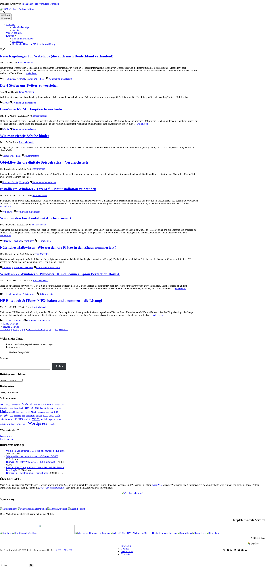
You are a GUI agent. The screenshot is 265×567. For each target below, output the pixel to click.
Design (8, 405)
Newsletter (126, 554)
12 (34, 329)
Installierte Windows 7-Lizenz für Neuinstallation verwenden (48, 189)
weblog (57, 419)
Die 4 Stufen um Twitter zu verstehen (29, 85)
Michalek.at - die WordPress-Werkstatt (40, 3)
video (36, 418)
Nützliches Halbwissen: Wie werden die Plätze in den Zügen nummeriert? (58, 247)
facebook (27, 404)
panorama (41, 412)
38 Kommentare (47, 294)
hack (16, 408)
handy (21, 408)
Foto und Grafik (10, 182)
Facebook (17, 241)
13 (37, 329)
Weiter (63, 329)
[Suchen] (31, 565)
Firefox (38, 404)
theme (45, 416)
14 (40, 329)
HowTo (29, 407)
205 (56, 329)
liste (17, 412)
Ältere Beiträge (10, 323)
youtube (51, 424)
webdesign (47, 419)
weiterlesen (31, 73)
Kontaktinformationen (23, 38)
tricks (2, 419)
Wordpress (37, 423)
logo (23, 412)
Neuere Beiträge (11, 326)
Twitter (5, 102)
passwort (49, 412)
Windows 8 (30, 294)
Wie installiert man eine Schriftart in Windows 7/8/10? (32, 456)
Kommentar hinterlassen (60, 79)
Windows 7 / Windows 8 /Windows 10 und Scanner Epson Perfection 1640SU (60, 274)
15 (43, 329)
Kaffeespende (6, 439)
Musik (33, 412)
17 (50, 329)
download (16, 404)
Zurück (5, 329)
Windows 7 (7, 211)
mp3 (28, 412)
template (39, 416)
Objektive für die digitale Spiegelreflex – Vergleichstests (44, 162)
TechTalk (7, 294)
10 (28, 329)
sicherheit (30, 415)
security (17, 415)
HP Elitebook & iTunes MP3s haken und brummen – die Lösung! (51, 301)
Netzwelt (21, 79)
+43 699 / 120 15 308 (63, 550)
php (56, 411)
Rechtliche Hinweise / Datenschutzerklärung (33, 44)
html (37, 408)
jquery (60, 408)
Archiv (15, 30)
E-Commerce (8, 79)
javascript (51, 408)
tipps (51, 415)
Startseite (10, 24)
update (27, 419)
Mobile (5, 129)
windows (11, 424)
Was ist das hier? (14, 32)
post (11, 416)
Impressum (17, 41)
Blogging (7, 241)
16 (47, 329)
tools (57, 415)
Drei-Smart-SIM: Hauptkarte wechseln (31, 109)
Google (3, 408)
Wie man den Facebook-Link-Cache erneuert (35, 218)
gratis (10, 408)
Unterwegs (7, 267)
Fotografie (24, 182)
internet (43, 408)
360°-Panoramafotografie (51, 487)
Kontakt (10, 36)
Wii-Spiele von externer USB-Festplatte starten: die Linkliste (35, 451)
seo (23, 415)
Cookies (125, 548)
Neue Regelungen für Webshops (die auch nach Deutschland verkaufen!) (56, 56)
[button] (2, 12)
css (1, 404)
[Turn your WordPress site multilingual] (25, 533)
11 (31, 329)
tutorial (9, 418)
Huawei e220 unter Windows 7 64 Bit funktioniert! (31, 462)
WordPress (28, 241)
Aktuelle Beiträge (20, 27)
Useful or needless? (36, 79)
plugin (4, 415)
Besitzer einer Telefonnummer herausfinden (27, 473)
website (3, 424)
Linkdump (7, 411)
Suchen (59, 366)
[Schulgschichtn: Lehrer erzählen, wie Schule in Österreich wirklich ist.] (8, 508)
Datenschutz (127, 551)
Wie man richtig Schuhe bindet (24, 136)
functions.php (60, 405)
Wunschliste (6, 436)
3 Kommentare (31, 155)
